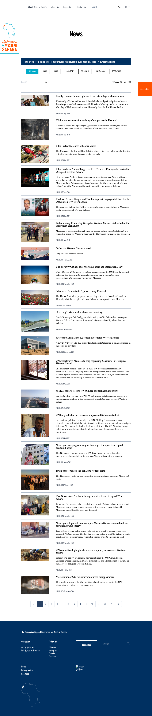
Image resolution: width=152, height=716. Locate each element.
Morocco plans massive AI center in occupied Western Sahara (87, 337)
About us (55, 7)
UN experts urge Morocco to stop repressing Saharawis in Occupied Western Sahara (91, 362)
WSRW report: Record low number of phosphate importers (87, 390)
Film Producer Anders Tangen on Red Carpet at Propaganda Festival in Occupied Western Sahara (92, 171)
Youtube (52, 653)
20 (121, 81)
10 (92, 604)
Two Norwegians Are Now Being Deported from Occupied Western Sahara (91, 498)
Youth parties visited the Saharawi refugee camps (81, 470)
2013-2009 (100, 71)
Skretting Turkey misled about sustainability (79, 312)
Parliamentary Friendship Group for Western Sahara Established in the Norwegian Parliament (92, 224)
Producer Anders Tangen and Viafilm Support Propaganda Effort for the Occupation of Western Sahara (93, 201)
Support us (144, 88)
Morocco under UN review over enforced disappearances (85, 577)
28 (105, 604)
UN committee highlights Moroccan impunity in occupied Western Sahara (91, 551)
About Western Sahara (37, 7)
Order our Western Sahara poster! (73, 248)
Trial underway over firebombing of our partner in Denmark (87, 120)
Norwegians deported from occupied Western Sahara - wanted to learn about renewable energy (92, 524)
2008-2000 (116, 71)
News (23, 666)
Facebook (53, 656)
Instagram (53, 650)
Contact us (81, 7)
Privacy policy (27, 670)
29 (111, 604)
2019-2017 (69, 71)
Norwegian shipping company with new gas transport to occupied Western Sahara (89, 447)
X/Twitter (52, 647)
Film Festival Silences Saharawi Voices (76, 146)
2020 (56, 71)
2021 (45, 71)
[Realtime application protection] (89, 668)
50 (125, 81)
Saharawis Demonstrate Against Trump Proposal (81, 291)
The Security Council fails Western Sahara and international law (89, 266)
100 (129, 81)
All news (32, 71)
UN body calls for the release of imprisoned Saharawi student (87, 415)
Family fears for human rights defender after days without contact (90, 96)
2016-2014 (85, 71)
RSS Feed (25, 673)
